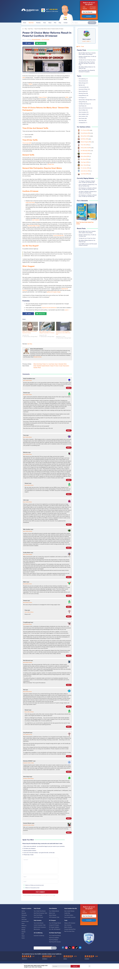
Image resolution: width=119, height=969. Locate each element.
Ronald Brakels (36, 39)
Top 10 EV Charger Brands (55, 923)
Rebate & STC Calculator (69, 923)
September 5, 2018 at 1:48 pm (28, 762)
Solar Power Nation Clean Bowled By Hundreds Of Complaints (87, 71)
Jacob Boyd (83, 173)
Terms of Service (50, 895)
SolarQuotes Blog (29, 10)
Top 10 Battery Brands (54, 911)
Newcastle (24, 913)
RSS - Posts (81, 46)
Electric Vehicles (82, 91)
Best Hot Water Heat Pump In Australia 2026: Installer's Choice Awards (87, 53)
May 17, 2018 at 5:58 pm (27, 437)
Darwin (23, 938)
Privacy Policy (43, 895)
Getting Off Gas (82, 101)
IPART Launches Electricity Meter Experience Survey (29, 332)
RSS (88, 130)
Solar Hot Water (82, 110)
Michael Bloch (84, 136)
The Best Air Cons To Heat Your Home (87, 60)
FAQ (55, 22)
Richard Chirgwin (84, 141)
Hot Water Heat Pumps (84, 103)
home (24, 22)
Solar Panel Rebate (38, 915)
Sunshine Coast (25, 921)
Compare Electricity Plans (70, 929)
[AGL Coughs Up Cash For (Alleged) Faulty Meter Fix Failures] (47, 326)
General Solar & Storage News (85, 99)
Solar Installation (82, 114)
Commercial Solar (82, 87)
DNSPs (30, 84)
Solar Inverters (82, 116)
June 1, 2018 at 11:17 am (27, 734)
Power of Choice (43, 97)
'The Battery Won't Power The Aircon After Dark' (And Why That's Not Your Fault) (87, 63)
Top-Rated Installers (68, 915)
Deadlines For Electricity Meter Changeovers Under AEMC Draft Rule (63, 333)
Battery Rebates (52, 915)
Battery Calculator (68, 927)
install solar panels (30, 202)
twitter (69, 947)
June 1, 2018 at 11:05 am (29, 612)
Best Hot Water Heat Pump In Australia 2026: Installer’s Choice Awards (87, 232)
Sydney (23, 911)
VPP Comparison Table (54, 917)
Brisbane (23, 917)
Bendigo (23, 929)
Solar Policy (29, 343)
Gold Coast (24, 919)
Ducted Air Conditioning (39, 935)
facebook (63, 947)
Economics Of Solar (83, 89)
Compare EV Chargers (54, 925)
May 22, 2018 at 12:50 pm (27, 662)
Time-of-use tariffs (26, 143)
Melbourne (24, 925)
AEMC (67, 97)
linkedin (80, 947)
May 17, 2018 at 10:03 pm (27, 531)
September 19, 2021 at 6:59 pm (28, 825)
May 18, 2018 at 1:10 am (27, 583)
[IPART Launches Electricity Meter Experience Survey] (30, 326)
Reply (68, 387)
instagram (66, 947)
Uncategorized (82, 122)
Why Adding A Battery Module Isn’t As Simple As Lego (87, 241)
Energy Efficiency (82, 95)
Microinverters (37, 929)
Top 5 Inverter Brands (38, 923)
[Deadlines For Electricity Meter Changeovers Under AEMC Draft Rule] (63, 326)
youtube (73, 947)
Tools (44, 22)
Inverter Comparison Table (39, 925)
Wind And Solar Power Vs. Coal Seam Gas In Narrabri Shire (50, 364)
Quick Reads (81, 106)
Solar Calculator (67, 925)
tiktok (76, 947)
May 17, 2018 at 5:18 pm (27, 380)
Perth (23, 933)
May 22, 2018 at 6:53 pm (27, 691)
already (49, 164)
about (49, 22)
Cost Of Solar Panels (38, 917)
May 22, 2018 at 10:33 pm (29, 711)
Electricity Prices (82, 93)
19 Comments (45, 39)
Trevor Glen (83, 144)
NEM (23, 77)
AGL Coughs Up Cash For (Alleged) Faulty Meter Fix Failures (46, 332)
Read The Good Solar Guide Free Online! (85, 223)
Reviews (38, 22)
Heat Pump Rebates (53, 939)
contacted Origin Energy (34, 225)
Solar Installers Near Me (70, 908)
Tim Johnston (84, 168)
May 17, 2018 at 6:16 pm (27, 454)
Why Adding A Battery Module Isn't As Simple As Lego (87, 67)
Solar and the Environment (84, 108)
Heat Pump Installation (54, 937)
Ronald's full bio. (38, 357)
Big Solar (81, 85)
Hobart (23, 936)
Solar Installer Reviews (69, 911)
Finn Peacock (84, 130)
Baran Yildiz (83, 165)
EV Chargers (81, 97)
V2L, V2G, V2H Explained (54, 929)
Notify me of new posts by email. (32, 887)
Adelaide (23, 931)
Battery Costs (52, 913)
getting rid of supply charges (54, 292)
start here (31, 22)
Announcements (82, 81)
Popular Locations (26, 908)
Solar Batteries (53, 908)
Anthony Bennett (84, 147)
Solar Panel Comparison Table (40, 913)
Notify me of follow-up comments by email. (34, 885)
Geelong (23, 927)
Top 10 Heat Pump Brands (55, 935)
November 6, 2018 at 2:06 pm (28, 778)
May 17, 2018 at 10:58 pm (27, 554)
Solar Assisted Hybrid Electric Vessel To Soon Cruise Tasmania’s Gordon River (51, 366)
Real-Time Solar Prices (69, 931)
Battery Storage (82, 83)
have (53, 164)
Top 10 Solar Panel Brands (40, 911)
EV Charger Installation (54, 927)
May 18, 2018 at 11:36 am (27, 602)
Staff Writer (83, 139)
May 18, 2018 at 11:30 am (29, 485)
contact (65, 22)
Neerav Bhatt (83, 156)
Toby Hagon (83, 162)
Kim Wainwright (84, 150)
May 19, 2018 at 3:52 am (27, 624)
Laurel (66, 310)
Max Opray (83, 159)
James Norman (84, 171)
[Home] (22, 28)
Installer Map (67, 913)
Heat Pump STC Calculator (55, 941)
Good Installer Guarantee (69, 917)
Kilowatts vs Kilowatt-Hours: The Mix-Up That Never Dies (87, 57)
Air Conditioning (82, 78)
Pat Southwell (84, 153)
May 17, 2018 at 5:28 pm (27, 394)
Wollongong (24, 915)
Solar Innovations (82, 112)
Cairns (23, 923)
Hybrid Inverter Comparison (40, 927)
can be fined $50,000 (58, 235)
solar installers (35, 220)
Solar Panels (81, 118)
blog (60, 22)
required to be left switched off (49, 307)
